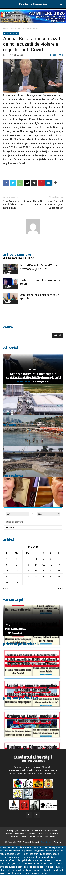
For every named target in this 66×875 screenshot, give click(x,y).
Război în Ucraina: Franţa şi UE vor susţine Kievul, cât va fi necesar (48, 204)
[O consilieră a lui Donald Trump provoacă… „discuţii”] (10, 269)
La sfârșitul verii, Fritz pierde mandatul (33, 377)
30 (16, 582)
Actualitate (15, 28)
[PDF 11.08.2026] (33, 651)
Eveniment (31, 833)
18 (36, 570)
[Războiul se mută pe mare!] (33, 430)
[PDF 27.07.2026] (33, 743)
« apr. (6, 588)
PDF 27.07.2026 (15, 629)
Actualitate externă (31, 28)
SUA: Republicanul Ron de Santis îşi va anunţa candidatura (17, 204)
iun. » (60, 588)
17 (27, 570)
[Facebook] (29, 815)
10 (27, 564)
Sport (23, 837)
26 (43, 576)
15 (7, 570)
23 (16, 576)
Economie (19, 833)
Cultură (14, 837)
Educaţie (54, 833)
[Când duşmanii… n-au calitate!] (33, 399)
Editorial (10, 348)
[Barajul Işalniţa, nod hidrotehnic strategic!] (33, 461)
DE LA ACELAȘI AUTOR (18, 258)
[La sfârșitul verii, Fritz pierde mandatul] (33, 492)
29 (7, 582)
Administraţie (51, 830)
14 (59, 564)
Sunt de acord (54, 873)
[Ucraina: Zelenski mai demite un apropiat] (10, 298)
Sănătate (43, 833)
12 (43, 564)
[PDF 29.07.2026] (33, 712)
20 (51, 570)
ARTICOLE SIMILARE (17, 254)
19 (43, 570)
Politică (9, 833)
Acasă (5, 28)
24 (27, 576)
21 (59, 570)
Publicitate (50, 837)
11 (36, 564)
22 (7, 576)
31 (27, 582)
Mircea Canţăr (23, 381)
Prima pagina (12, 830)
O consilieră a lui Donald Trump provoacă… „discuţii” (39, 267)
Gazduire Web (47, 842)
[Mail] (37, 815)
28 (59, 576)
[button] (61, 4)
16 (16, 570)
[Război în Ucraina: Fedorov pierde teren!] (10, 283)
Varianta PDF (14, 599)
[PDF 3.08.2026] (33, 682)
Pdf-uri (9, 625)
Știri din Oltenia (35, 837)
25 (36, 576)
